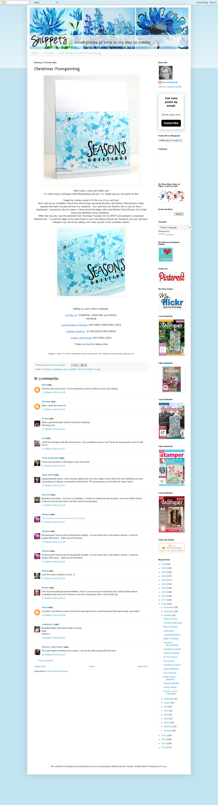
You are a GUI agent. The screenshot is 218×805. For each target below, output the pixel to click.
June (166, 711)
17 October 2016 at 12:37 (53, 522)
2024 (164, 572)
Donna (45, 571)
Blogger (163, 766)
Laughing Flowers (172, 635)
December (169, 607)
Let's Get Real (170, 673)
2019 (164, 592)
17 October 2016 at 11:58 (53, 466)
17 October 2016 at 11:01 (53, 429)
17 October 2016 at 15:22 (53, 598)
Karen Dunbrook (170, 82)
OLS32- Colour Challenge (170, 692)
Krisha (45, 418)
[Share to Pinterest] (85, 365)
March (167, 722)
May (166, 714)
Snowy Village (170, 687)
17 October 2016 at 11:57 (53, 449)
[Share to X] (79, 365)
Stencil (80, 369)
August (167, 703)
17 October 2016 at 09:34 (53, 409)
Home (34, 53)
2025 (164, 568)
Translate (169, 234)
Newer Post (40, 666)
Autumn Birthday (171, 669)
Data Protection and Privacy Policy (80, 53)
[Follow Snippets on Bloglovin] (170, 141)
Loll (43, 438)
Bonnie (45, 588)
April (166, 719)
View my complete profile (170, 87)
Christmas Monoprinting (171, 644)
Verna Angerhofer (50, 458)
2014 (164, 739)
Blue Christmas (171, 627)
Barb (44, 385)
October (168, 615)
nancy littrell (48, 475)
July (166, 706)
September (169, 699)
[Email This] (72, 365)
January (168, 730)
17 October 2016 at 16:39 (53, 615)
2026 (164, 564)
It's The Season (171, 657)
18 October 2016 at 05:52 (53, 638)
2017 (164, 600)
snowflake (72, 369)
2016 (164, 604)
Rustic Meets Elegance (169, 678)
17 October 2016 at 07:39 (53, 392)
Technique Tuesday (92, 369)
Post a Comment (46, 660)
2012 (164, 747)
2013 (164, 743)
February (168, 726)
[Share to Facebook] (82, 365)
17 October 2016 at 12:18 (53, 505)
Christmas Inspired (172, 649)
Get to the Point (171, 619)
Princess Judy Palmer (52, 647)
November (169, 611)
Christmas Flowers (172, 665)
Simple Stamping (171, 653)
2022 (164, 580)
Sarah (45, 607)
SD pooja (46, 401)
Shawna (45, 514)
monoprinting (56, 369)
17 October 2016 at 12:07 (53, 485)
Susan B (46, 495)
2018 (164, 596)
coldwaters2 (48, 624)
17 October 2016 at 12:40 (53, 562)
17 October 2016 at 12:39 (53, 542)
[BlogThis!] (75, 365)
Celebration (169, 631)
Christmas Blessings (173, 623)
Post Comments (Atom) (57, 671)
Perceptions (169, 661)
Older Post (142, 666)
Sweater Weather (172, 683)
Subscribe (171, 123)
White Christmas (171, 638)
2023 (164, 576)
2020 (164, 588)
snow (65, 369)
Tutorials (48, 53)
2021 (164, 584)
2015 (164, 735)
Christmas (46, 369)
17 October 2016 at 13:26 (53, 578)
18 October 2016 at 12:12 (53, 654)
